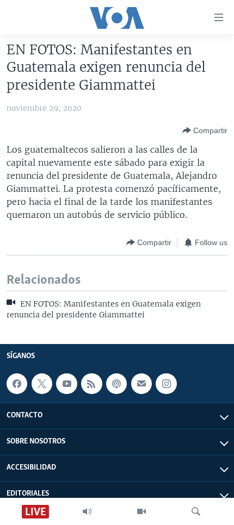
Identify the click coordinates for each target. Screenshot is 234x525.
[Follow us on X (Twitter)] (42, 383)
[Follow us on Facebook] (17, 383)
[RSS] (91, 383)
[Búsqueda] (196, 511)
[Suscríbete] (141, 383)
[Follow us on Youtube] (66, 383)
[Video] (141, 511)
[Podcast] (116, 383)
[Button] (204, 130)
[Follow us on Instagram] (166, 383)
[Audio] (87, 511)
